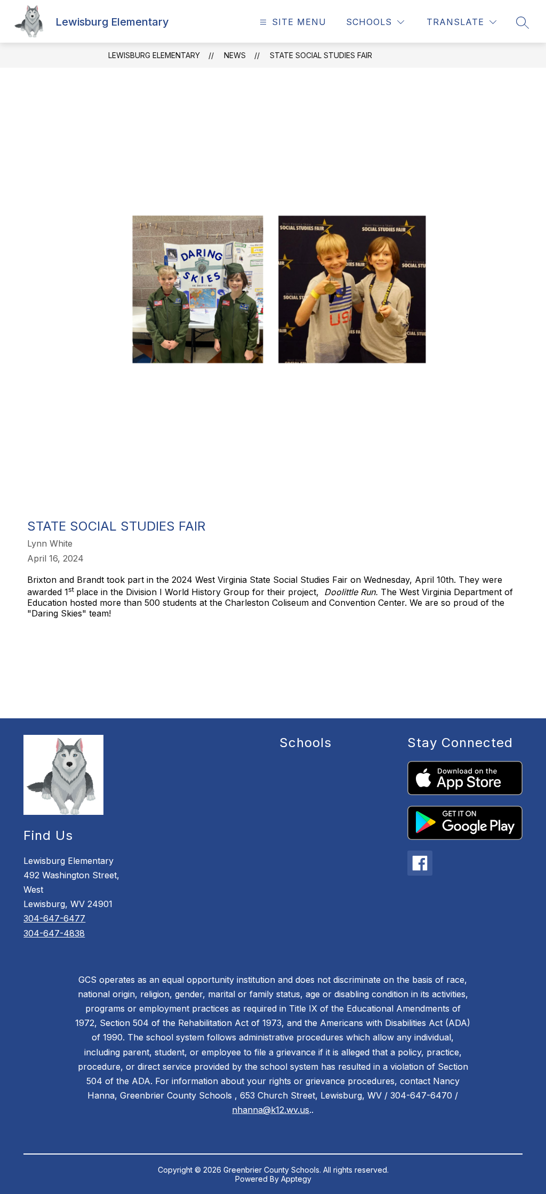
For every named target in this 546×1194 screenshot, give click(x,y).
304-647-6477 (54, 918)
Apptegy (296, 1178)
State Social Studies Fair (321, 55)
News (235, 55)
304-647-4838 (54, 933)
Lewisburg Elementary (154, 55)
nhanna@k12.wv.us (270, 1109)
